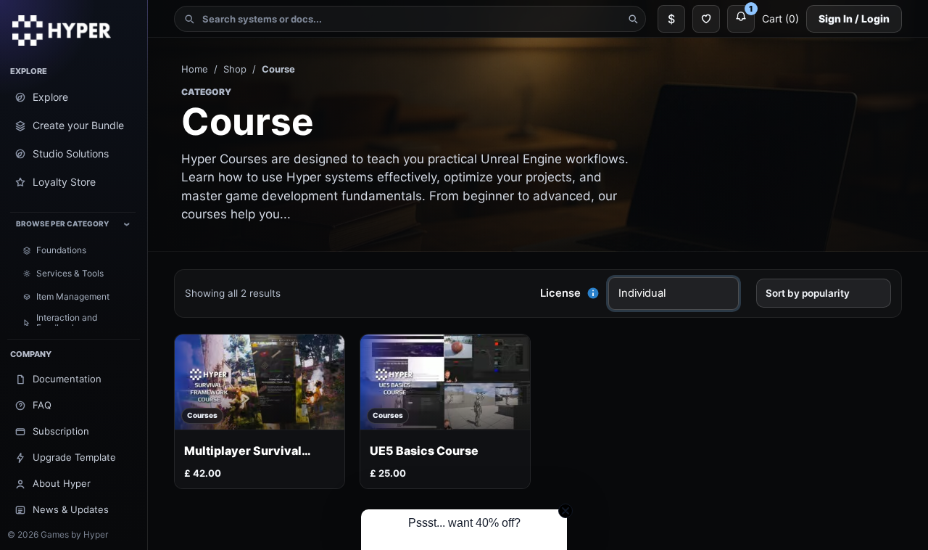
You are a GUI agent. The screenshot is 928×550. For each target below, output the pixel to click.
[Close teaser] (565, 511)
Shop (234, 69)
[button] (593, 293)
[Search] (633, 19)
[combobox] (410, 19)
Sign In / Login (854, 18)
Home (194, 69)
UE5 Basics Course (424, 451)
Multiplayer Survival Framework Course (243, 451)
